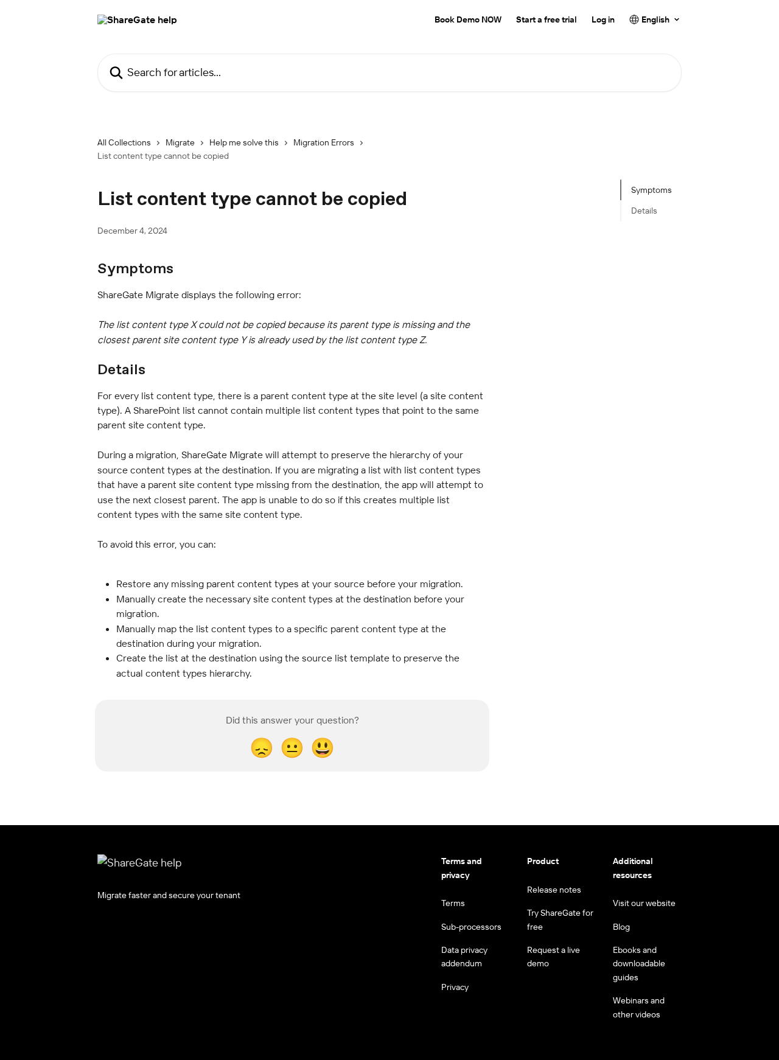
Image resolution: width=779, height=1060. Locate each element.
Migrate (180, 142)
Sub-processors (471, 926)
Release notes (554, 889)
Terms (453, 903)
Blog (621, 926)
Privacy (455, 987)
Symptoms (651, 189)
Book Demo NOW (468, 19)
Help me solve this (244, 142)
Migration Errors (323, 142)
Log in (603, 19)
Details (644, 210)
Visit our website (644, 903)
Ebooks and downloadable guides (639, 963)
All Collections (124, 142)
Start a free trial (546, 19)
